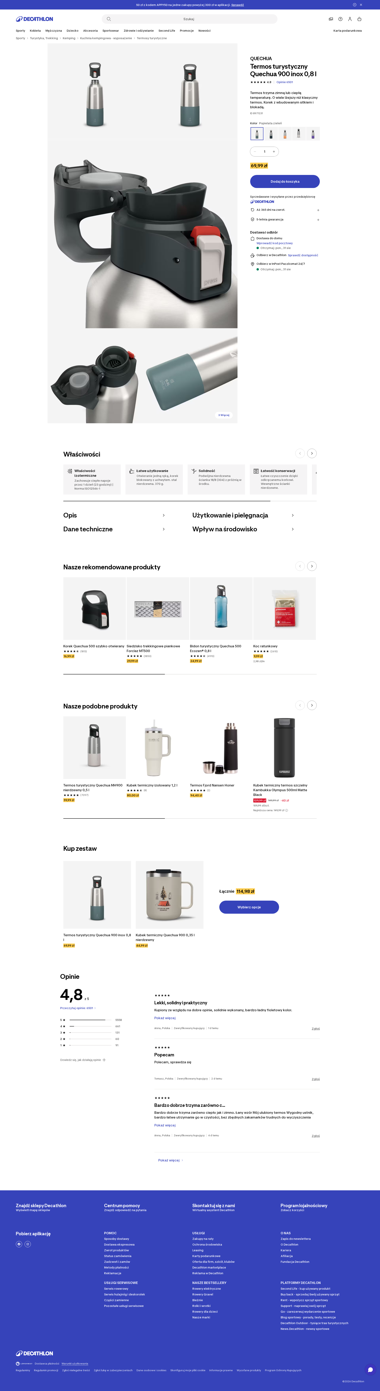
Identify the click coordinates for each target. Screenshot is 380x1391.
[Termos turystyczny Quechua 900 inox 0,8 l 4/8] (95, 375)
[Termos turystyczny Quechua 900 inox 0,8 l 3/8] (143, 233)
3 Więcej (223, 415)
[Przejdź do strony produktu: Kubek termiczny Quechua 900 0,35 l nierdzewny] (169, 895)
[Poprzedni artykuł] (300, 453)
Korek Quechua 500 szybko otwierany (93, 646)
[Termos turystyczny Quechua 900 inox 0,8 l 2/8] (95, 90)
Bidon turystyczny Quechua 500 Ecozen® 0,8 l (215, 648)
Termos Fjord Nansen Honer (212, 785)
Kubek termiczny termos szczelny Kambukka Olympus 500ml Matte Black (280, 790)
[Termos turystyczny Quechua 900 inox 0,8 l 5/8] (190, 375)
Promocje (187, 30)
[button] (286, 810)
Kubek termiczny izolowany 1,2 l (152, 785)
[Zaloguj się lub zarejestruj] (350, 19)
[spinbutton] (264, 152)
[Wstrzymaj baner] (355, 5)
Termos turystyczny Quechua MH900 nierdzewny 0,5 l (93, 787)
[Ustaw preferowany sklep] (331, 19)
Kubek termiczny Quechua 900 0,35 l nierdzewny (165, 937)
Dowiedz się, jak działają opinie (80, 1060)
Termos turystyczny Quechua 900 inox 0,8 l (97, 937)
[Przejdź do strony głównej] (34, 19)
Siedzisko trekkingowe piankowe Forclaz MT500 (153, 648)
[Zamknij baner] (361, 5)
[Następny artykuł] (312, 453)
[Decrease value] (255, 151)
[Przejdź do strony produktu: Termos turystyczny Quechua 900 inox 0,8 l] (97, 895)
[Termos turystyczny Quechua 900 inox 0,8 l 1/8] (190, 90)
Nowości (205, 30)
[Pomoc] (340, 19)
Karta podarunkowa (347, 30)
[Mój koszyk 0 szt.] (359, 19)
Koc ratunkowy (265, 646)
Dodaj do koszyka (285, 181)
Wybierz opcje (249, 907)
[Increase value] (274, 151)
